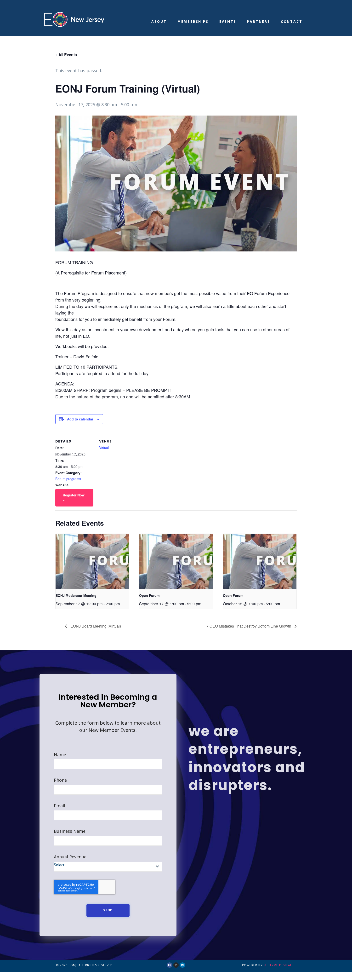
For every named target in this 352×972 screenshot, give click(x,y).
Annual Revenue (70, 857)
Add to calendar (80, 419)
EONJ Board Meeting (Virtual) (95, 626)
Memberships (193, 21)
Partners (258, 21)
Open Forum (149, 595)
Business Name (69, 831)
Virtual (104, 447)
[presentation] (92, 561)
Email (59, 806)
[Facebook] (169, 965)
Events (227, 21)
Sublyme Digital (278, 965)
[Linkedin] (182, 965)
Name (60, 754)
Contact (291, 21)
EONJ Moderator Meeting (76, 595)
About (159, 21)
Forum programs (68, 478)
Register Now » (74, 497)
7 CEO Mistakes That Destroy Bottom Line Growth (249, 626)
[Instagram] (176, 965)
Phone (60, 780)
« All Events (66, 54)
